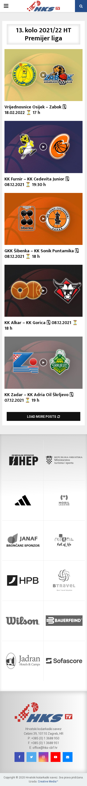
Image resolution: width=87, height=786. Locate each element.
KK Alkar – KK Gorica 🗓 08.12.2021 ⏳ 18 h (41, 325)
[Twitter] (31, 757)
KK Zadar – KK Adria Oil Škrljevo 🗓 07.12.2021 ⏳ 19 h (38, 397)
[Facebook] (19, 757)
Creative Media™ (48, 781)
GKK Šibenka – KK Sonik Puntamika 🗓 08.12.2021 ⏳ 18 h (41, 253)
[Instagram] (43, 757)
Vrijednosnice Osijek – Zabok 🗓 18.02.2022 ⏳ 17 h (35, 109)
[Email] (67, 757)
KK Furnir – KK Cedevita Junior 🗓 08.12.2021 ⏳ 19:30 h (36, 181)
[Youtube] (55, 757)
